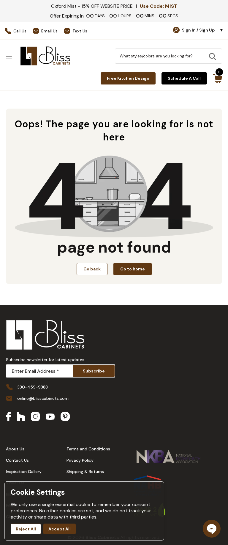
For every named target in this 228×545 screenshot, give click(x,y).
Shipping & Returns (85, 471)
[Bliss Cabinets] (45, 56)
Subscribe (94, 371)
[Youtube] (50, 417)
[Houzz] (21, 417)
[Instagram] (35, 417)
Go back (92, 269)
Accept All (59, 529)
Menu (9, 59)
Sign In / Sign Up (203, 30)
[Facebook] (8, 417)
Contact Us (17, 460)
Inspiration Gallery (24, 471)
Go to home (132, 269)
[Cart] (217, 78)
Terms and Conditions (88, 449)
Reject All (26, 529)
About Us (15, 449)
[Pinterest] (65, 417)
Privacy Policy (80, 460)
